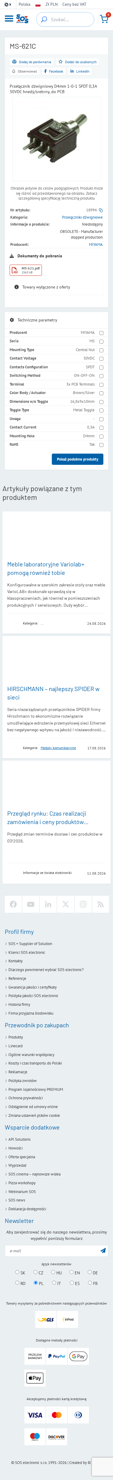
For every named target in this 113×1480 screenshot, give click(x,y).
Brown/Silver (84, 392)
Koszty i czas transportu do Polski (35, 1063)
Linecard (15, 1045)
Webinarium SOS (22, 1191)
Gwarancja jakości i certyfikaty (32, 987)
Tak (92, 444)
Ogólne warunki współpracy (31, 1054)
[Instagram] (83, 904)
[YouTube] (30, 904)
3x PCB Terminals (80, 384)
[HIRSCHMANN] (13, 747)
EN (77, 1272)
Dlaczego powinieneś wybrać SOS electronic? (46, 969)
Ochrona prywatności (25, 1097)
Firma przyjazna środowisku (30, 1013)
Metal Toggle (84, 409)
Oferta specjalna (21, 1156)
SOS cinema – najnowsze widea (34, 1174)
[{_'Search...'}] (44, 19)
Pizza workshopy (22, 1182)
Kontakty (15, 960)
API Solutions (19, 1139)
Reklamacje (17, 1071)
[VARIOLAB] (13, 623)
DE (95, 1272)
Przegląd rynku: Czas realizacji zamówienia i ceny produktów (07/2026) (46, 822)
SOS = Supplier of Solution (30, 943)
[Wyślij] (103, 1250)
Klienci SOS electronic (26, 952)
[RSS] (100, 904)
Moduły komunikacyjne (58, 747)
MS (92, 341)
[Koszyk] (104, 19)
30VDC (89, 358)
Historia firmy (19, 1004)
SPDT (90, 367)
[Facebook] (13, 904)
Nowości (15, 1148)
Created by (78, 1462)
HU (58, 1272)
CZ (40, 1272)
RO (22, 1283)
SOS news (16, 1200)
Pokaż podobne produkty (77, 459)
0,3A (91, 427)
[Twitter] (65, 904)
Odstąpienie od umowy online (33, 1106)
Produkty (15, 1037)
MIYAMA (96, 244)
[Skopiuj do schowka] (101, 210)
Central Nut (85, 349)
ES (77, 1283)
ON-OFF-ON (84, 375)
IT (58, 1283)
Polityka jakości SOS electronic (33, 995)
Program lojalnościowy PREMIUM (35, 1089)
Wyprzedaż (17, 1165)
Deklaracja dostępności (27, 1208)
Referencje (17, 978)
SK (22, 1272)
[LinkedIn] (48, 904)
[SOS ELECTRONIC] (13, 873)
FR (95, 1283)
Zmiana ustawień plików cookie (34, 1115)
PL (40, 1283)
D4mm (89, 435)
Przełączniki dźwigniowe (82, 217)
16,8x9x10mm (82, 401)
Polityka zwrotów (22, 1080)
